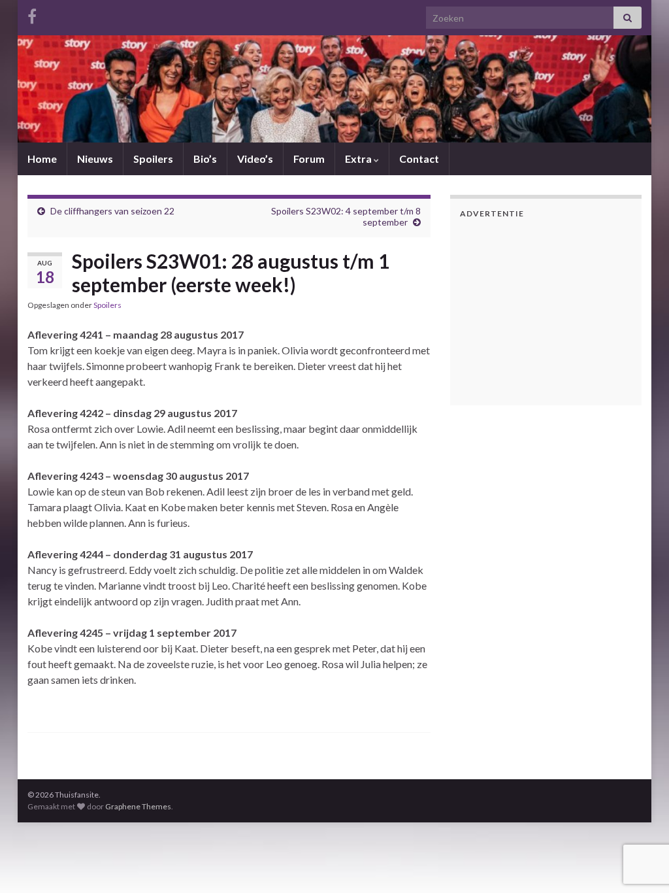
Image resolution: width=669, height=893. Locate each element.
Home (42, 158)
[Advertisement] (541, 310)
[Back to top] (639, 815)
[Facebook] (32, 14)
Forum (309, 158)
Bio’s (205, 158)
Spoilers (153, 158)
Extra (359, 158)
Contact (419, 158)
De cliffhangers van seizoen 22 (112, 210)
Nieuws (95, 158)
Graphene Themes (138, 806)
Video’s (255, 158)
